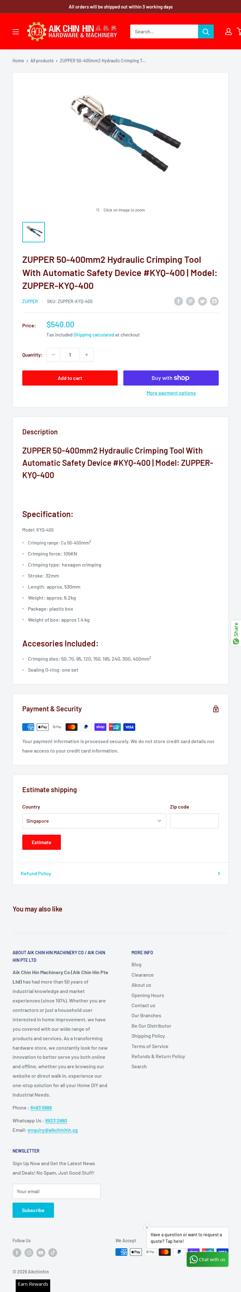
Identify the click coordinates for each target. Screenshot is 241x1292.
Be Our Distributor (151, 1026)
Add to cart (70, 378)
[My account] (228, 31)
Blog (136, 964)
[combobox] (164, 31)
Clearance (142, 975)
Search (139, 1066)
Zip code (179, 807)
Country (31, 807)
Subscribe (33, 1210)
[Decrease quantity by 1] (53, 354)
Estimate (41, 842)
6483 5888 (41, 1107)
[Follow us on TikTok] (52, 1252)
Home (18, 60)
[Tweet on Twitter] (202, 301)
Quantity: (32, 355)
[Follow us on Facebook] (17, 1252)
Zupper (30, 301)
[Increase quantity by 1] (86, 354)
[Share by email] (214, 301)
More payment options (171, 393)
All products (42, 60)
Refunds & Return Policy (158, 1056)
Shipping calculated (93, 334)
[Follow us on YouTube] (40, 1252)
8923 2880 (56, 1120)
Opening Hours (147, 995)
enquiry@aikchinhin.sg (53, 1130)
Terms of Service (150, 1046)
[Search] (206, 31)
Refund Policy (36, 873)
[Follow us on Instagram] (28, 1252)
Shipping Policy (148, 1036)
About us (141, 985)
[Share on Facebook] (178, 301)
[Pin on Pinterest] (190, 301)
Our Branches (146, 1015)
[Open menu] (16, 31)
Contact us (143, 1005)
